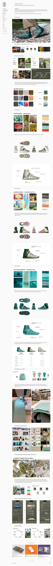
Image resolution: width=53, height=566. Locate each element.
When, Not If (4, 27)
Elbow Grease (4, 19)
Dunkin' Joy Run (4, 20)
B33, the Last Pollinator (5, 28)
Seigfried (3, 21)
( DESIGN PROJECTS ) (5, 10)
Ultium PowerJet (4, 12)
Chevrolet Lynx (4, 13)
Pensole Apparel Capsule (5, 11)
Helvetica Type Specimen (5, 18)
